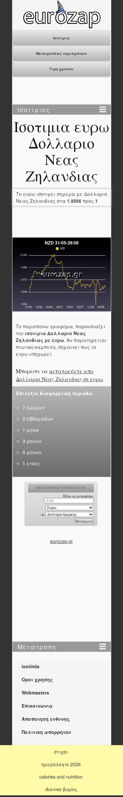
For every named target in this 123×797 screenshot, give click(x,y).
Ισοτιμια (61, 37)
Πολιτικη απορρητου (46, 732)
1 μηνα (31, 429)
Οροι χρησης (37, 679)
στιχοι (61, 751)
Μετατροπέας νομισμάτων (61, 53)
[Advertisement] (61, 91)
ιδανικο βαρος (61, 789)
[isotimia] (61, 26)
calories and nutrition (61, 776)
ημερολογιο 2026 (61, 764)
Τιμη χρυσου (61, 68)
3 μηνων (32, 441)
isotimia (30, 666)
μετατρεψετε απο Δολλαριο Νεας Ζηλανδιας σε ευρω (59, 375)
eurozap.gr (61, 541)
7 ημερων (34, 407)
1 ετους (31, 463)
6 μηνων (32, 452)
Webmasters (35, 692)
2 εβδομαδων (38, 418)
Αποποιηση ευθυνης (46, 719)
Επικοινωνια (37, 705)
